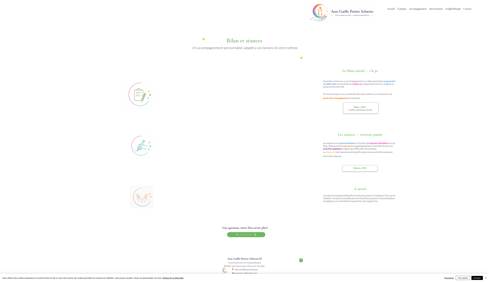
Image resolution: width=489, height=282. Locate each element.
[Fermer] (485, 278)
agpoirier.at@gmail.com (245, 273)
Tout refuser (463, 278)
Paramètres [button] (449, 278)
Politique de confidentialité (173, 278)
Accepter (477, 278)
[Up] (301, 260)
